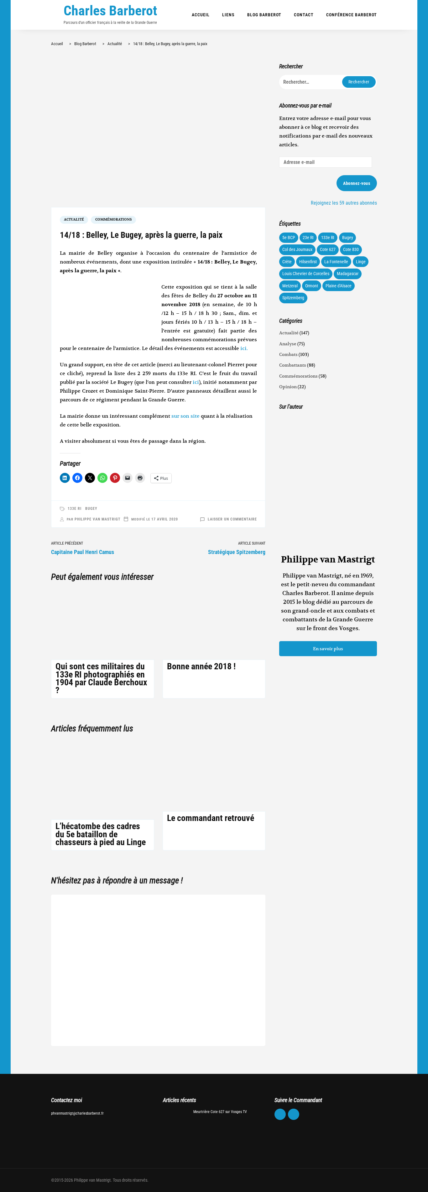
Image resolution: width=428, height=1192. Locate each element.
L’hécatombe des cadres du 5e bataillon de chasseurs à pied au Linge (100, 834)
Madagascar (347, 273)
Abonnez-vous (356, 183)
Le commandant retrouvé (210, 818)
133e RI (74, 508)
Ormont (311, 285)
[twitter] (293, 1114)
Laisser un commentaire (232, 519)
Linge (361, 261)
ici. (244, 348)
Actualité (74, 219)
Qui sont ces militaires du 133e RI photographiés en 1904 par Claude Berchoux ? (101, 678)
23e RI (308, 237)
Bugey (91, 508)
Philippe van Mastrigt (98, 519)
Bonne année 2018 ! (201, 666)
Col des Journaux (297, 249)
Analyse (287, 344)
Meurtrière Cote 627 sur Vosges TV (220, 1112)
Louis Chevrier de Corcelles (305, 273)
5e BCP (288, 237)
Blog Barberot (264, 14)
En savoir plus (328, 648)
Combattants (292, 365)
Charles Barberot (110, 11)
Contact (304, 14)
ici (196, 382)
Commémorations (113, 219)
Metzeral (290, 285)
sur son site (185, 416)
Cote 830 (351, 249)
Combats (288, 354)
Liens (228, 14)
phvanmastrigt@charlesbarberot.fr (77, 1113)
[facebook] (280, 1114)
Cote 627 (328, 249)
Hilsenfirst (308, 261)
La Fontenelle (336, 261)
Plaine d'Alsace (339, 285)
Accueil (201, 14)
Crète (287, 261)
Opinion (288, 386)
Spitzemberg (293, 297)
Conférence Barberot (351, 14)
